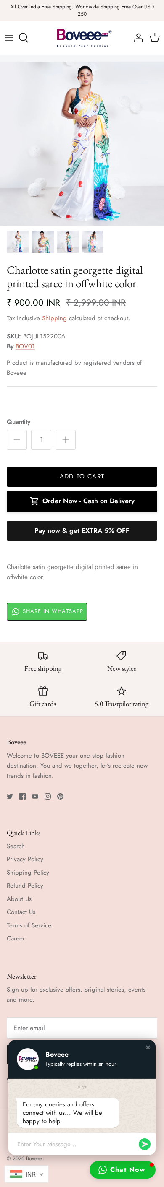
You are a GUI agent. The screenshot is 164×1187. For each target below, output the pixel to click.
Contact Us (21, 912)
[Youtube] (35, 796)
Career (16, 938)
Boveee (33, 1158)
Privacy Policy (25, 859)
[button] (148, 1047)
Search (16, 846)
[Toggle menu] (9, 38)
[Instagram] (48, 796)
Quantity (18, 422)
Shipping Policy (28, 872)
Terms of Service (29, 925)
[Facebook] (22, 796)
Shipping (54, 318)
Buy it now (82, 531)
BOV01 (25, 346)
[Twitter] (10, 796)
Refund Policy (25, 885)
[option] (82, 144)
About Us (19, 899)
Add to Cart (82, 476)
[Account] (136, 38)
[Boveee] (82, 37)
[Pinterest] (60, 796)
